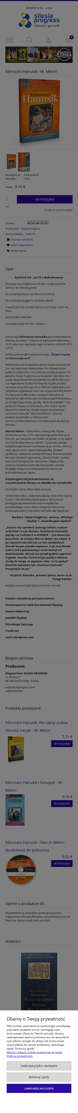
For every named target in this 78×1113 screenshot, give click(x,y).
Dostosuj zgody (39, 1077)
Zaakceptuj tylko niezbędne (39, 1066)
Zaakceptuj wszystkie (39, 1088)
